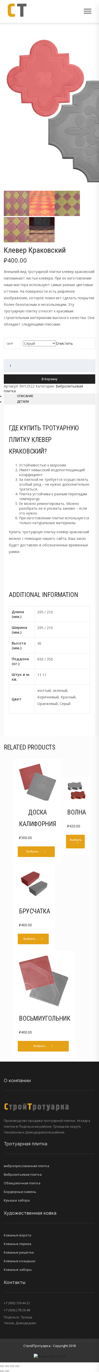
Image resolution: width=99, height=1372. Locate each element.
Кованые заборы (18, 1269)
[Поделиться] (7, 1366)
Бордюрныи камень (20, 1191)
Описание (25, 396)
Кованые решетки (19, 1252)
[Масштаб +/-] (17, 1366)
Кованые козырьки (19, 1261)
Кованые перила (17, 1243)
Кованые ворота (17, 1235)
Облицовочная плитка (22, 1183)
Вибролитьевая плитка (23, 1174)
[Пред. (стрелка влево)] (2, 1371)
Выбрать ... (33, 851)
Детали (23, 401)
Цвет (10, 343)
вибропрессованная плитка (26, 1166)
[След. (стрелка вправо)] (7, 1371)
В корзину (49, 379)
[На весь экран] (12, 1366)
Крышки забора (17, 1200)
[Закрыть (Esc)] (2, 1366)
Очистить (64, 343)
